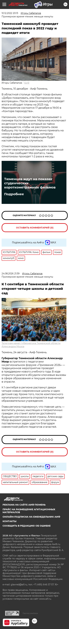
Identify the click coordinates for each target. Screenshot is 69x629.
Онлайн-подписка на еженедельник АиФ (31, 516)
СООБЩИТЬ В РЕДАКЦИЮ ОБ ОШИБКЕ (27, 525)
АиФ (26, 82)
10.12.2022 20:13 (10, 13)
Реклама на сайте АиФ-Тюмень (24, 504)
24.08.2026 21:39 (11, 273)
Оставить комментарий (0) (34, 227)
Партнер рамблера (30, 613)
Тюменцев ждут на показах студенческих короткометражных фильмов (30, 183)
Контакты (9, 521)
